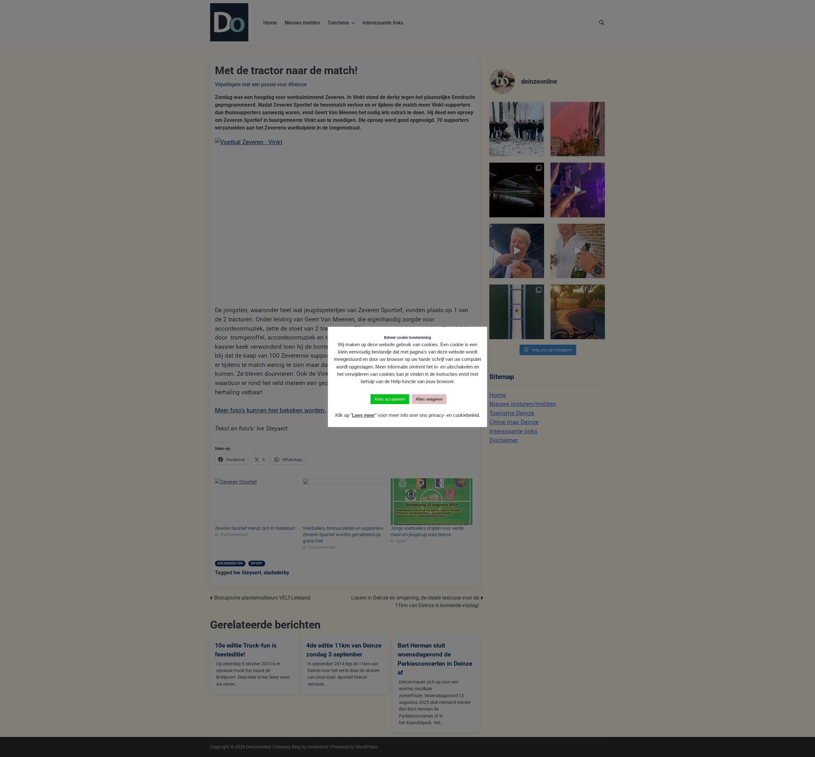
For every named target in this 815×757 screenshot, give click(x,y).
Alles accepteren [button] (389, 399)
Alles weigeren (429, 399)
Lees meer (363, 415)
